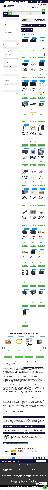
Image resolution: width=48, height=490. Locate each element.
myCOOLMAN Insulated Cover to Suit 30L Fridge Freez (40, 349)
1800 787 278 (33, 7)
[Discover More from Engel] (20, 451)
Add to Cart (8, 356)
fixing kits (35, 387)
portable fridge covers (22, 378)
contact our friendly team (23, 406)
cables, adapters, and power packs (18, 372)
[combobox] (22, 10)
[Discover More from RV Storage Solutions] (13, 451)
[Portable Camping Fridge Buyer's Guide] (15, 443)
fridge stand (13, 436)
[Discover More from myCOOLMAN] (34, 451)
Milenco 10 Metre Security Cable (18, 348)
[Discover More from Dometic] (20, 454)
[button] (40, 34)
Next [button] (44, 348)
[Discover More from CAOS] (13, 454)
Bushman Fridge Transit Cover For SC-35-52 (8, 349)
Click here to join (41, 461)
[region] (11, 173)
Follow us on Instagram (24, 464)
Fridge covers (18, 420)
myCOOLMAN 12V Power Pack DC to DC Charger (29, 349)
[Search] (43, 10)
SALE (10, 13)
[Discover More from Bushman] (6, 451)
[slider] (3, 43)
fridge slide (7, 435)
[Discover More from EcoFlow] (27, 451)
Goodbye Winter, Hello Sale (16, 1)
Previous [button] (3, 348)
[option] (8, 347)
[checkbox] (11, 21)
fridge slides (36, 391)
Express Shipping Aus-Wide (28, 13)
